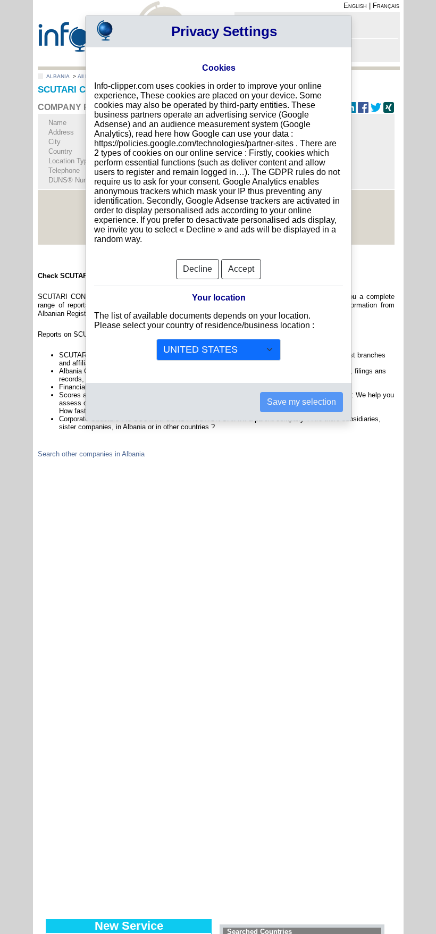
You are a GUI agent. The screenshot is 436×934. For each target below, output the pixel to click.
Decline (197, 268)
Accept (241, 268)
